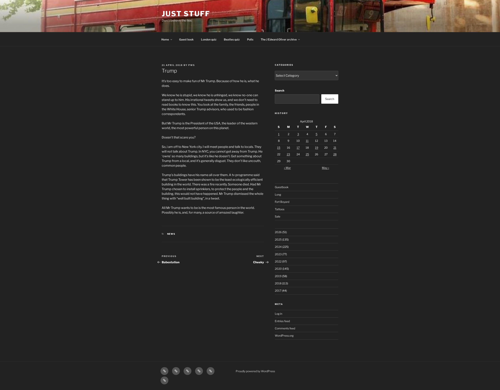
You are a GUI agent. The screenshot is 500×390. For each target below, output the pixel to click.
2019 (278, 276)
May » (325, 167)
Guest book (186, 39)
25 (307, 154)
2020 (278, 268)
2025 (278, 239)
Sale (277, 216)
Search (279, 90)
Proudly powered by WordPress (255, 371)
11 (307, 140)
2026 (278, 232)
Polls (250, 39)
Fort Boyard (282, 201)
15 (278, 147)
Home (165, 39)
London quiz (208, 39)
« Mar (287, 167)
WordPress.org (284, 335)
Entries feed (282, 321)
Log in (278, 313)
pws (191, 65)
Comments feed (285, 328)
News (171, 234)
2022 (278, 261)
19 (316, 147)
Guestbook (281, 187)
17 (298, 147)
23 (288, 154)
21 (334, 147)
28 (335, 154)
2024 (278, 246)
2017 (278, 290)
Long (278, 194)
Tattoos (279, 209)
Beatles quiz (232, 39)
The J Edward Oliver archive (279, 39)
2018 (278, 283)
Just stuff (186, 13)
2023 (278, 254)
